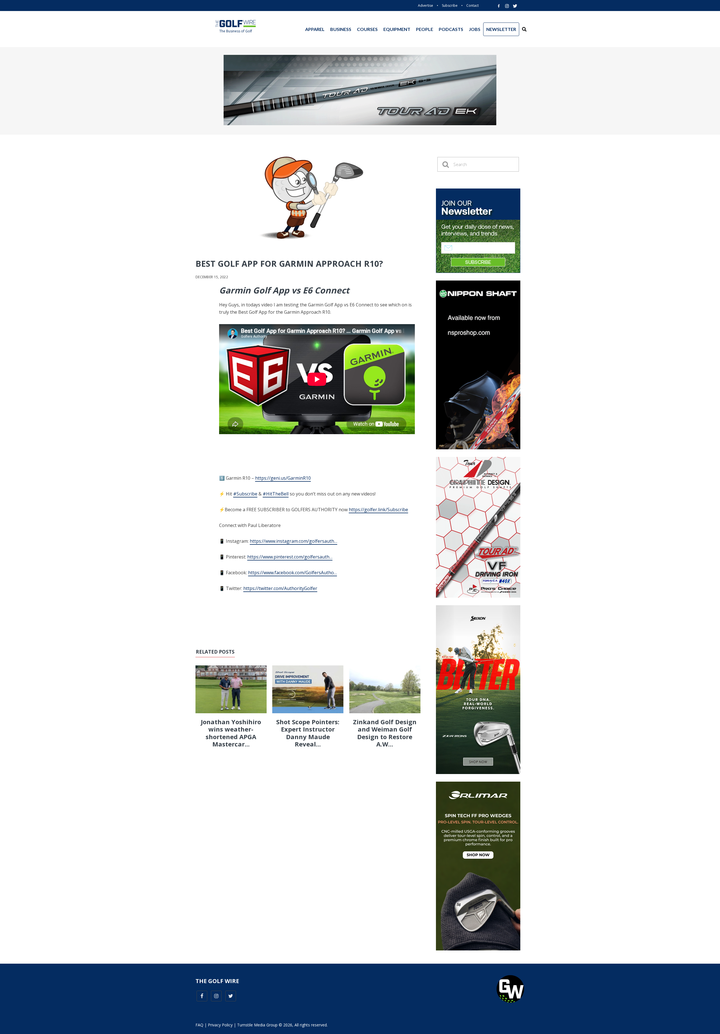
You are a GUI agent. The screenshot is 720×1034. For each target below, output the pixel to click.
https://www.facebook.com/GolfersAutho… (292, 572)
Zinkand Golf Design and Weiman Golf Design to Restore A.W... (385, 732)
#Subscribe (245, 494)
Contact (472, 5)
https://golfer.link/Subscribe (378, 509)
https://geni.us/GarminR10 (283, 478)
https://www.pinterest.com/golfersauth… (289, 557)
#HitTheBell (276, 494)
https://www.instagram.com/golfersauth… (293, 541)
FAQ (199, 1025)
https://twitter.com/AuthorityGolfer (280, 588)
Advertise (425, 5)
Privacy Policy (220, 1025)
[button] (524, 29)
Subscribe (450, 5)
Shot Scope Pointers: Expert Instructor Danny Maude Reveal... (307, 732)
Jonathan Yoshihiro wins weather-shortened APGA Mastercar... (231, 732)
